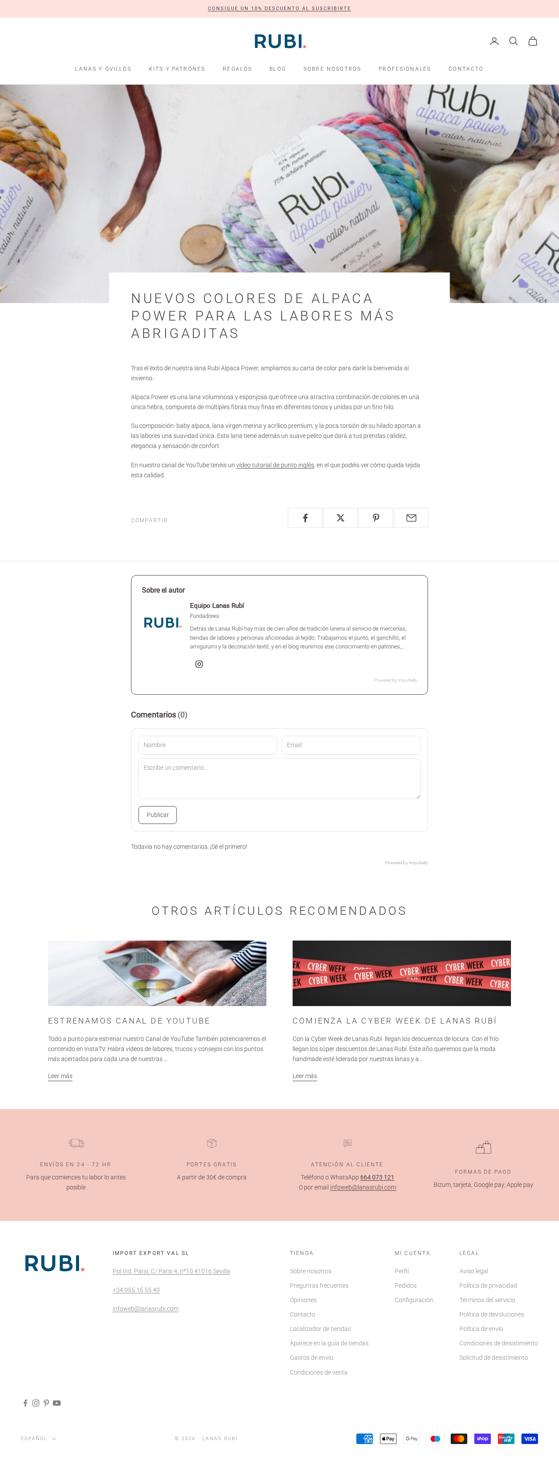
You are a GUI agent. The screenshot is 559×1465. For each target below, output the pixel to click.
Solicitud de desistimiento (493, 1357)
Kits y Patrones (177, 69)
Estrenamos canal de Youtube (129, 1021)
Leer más (60, 1075)
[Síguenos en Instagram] (35, 1403)
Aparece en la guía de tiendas (329, 1343)
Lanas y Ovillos (103, 69)
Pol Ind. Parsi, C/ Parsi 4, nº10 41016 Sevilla (171, 1271)
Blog (277, 69)
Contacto (466, 69)
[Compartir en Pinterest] (376, 517)
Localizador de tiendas (320, 1328)
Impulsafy (407, 680)
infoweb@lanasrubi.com (363, 1187)
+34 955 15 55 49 (136, 1289)
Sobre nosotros (332, 69)
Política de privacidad (488, 1285)
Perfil (402, 1271)
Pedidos (406, 1285)
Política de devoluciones (491, 1314)
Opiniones (303, 1299)
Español (34, 1438)
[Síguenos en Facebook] (25, 1403)
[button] (279, 9)
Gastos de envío (311, 1357)
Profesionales (405, 69)
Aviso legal (473, 1271)
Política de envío (481, 1328)
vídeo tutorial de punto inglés (275, 465)
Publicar (158, 814)
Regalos (237, 69)
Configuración (414, 1299)
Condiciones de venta (319, 1372)
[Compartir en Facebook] (305, 517)
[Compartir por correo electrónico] (411, 517)
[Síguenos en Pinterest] (46, 1403)
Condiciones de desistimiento (498, 1343)
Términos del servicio (487, 1299)
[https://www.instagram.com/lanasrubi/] (199, 664)
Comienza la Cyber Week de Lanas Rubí (395, 1021)
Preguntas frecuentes (319, 1285)
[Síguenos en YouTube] (56, 1403)
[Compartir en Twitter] (340, 517)
